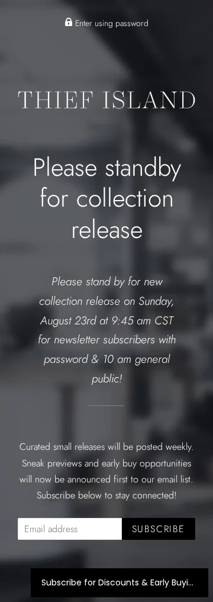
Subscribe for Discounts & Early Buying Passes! (119, 582)
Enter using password (111, 23)
